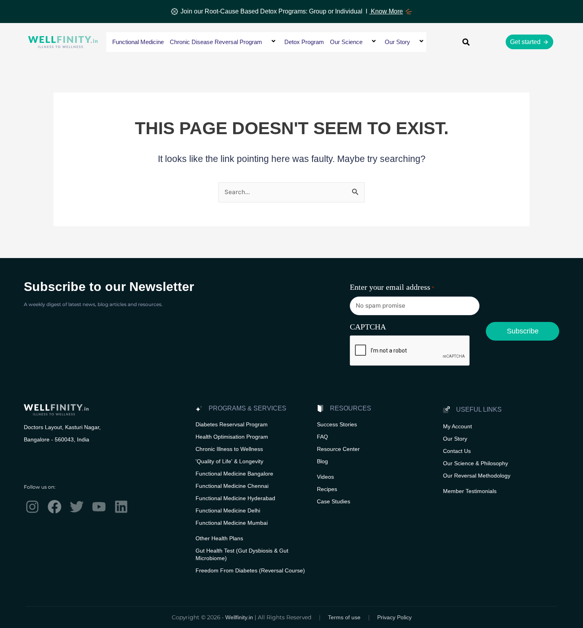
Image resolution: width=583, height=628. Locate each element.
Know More (386, 11)
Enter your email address (392, 287)
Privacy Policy (394, 617)
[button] (265, 42)
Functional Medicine (138, 42)
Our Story (397, 42)
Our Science (346, 42)
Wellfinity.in (239, 617)
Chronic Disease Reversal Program (216, 42)
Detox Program (304, 42)
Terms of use (344, 617)
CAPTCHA (368, 326)
